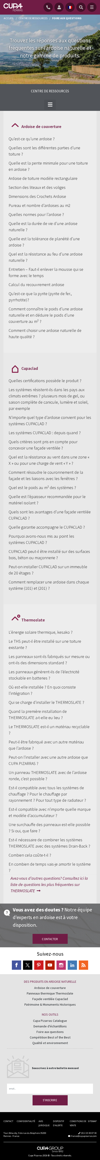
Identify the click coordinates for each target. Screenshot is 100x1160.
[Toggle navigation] (92, 7)
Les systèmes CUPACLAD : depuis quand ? (45, 432)
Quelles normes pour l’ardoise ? (36, 214)
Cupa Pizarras (35, 1155)
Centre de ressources (50, 91)
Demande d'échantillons (50, 1026)
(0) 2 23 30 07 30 (89, 1133)
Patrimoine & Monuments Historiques (50, 1004)
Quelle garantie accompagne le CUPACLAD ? (47, 527)
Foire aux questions (50, 1032)
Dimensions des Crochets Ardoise (37, 196)
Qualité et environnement (50, 1043)
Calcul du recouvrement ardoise (36, 284)
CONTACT (8, 1121)
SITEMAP (92, 1121)
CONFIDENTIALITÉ (26, 1121)
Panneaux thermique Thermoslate (50, 993)
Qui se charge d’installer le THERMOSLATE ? (46, 702)
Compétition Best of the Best (50, 1037)
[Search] (81, 7)
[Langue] (70, 7)
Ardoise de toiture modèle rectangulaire (43, 178)
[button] (50, 105)
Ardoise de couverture (50, 988)
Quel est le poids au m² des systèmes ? (42, 487)
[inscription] (59, 7)
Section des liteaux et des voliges (37, 187)
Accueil (9, 18)
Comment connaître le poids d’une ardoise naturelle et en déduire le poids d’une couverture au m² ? (46, 315)
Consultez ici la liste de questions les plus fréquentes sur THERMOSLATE (49, 884)
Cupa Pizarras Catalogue (50, 1021)
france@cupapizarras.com (84, 1136)
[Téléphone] (48, 7)
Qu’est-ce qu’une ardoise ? (32, 138)
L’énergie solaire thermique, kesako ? (41, 632)
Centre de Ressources (33, 18)
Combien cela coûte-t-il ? (30, 855)
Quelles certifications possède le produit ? (45, 380)
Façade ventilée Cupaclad (50, 999)
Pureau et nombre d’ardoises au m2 (39, 205)
